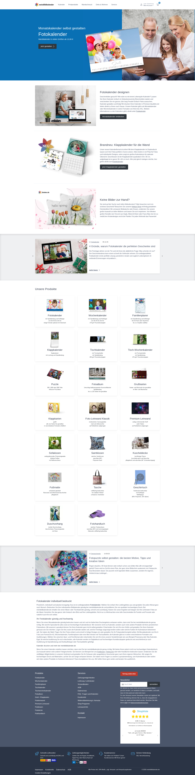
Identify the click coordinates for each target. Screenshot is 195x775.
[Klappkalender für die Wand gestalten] (65, 157)
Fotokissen (101, 652)
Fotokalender (140, 111)
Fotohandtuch (40, 713)
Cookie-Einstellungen (43, 773)
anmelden (154, 684)
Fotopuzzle (110, 652)
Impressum (82, 717)
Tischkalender (40, 687)
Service (114, 4)
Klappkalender (117, 162)
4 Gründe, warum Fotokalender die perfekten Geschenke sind (122, 246)
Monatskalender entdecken (113, 117)
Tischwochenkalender (43, 691)
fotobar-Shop (136, 207)
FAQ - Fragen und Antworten (88, 694)
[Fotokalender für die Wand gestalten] (65, 105)
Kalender (61, 4)
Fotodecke (39, 710)
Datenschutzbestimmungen (139, 702)
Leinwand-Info (83, 707)
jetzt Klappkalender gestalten (114, 167)
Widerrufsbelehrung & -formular (89, 700)
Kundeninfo (82, 697)
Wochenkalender (41, 681)
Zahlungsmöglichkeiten (86, 678)
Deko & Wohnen (102, 4)
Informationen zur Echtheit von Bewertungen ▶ (140, 725)
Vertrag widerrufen (129, 674)
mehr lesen (93, 270)
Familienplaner (40, 684)
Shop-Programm (84, 704)
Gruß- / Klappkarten (42, 697)
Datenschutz (82, 691)
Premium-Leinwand (42, 704)
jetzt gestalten (46, 46)
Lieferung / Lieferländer (86, 681)
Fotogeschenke (96, 553)
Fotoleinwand (40, 700)
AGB (79, 687)
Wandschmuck (87, 4)
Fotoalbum (39, 694)
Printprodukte (73, 4)
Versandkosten (83, 684)
